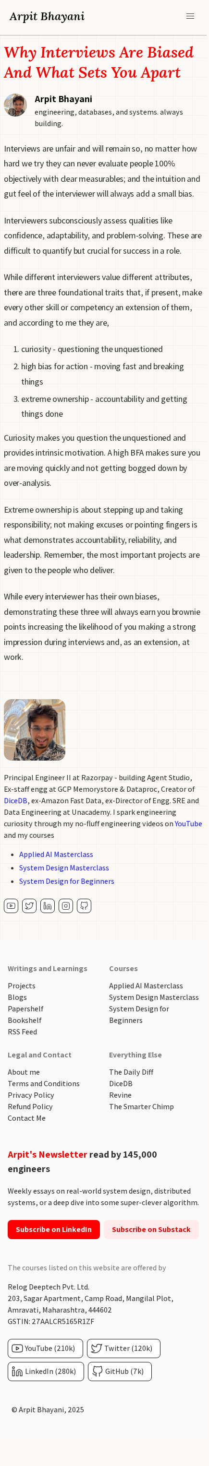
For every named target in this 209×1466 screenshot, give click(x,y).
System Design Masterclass (64, 868)
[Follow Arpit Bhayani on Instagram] (66, 906)
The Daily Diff (131, 1072)
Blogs (17, 997)
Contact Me (27, 1118)
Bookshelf (24, 1020)
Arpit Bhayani (47, 16)
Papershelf (25, 1009)
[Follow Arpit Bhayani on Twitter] (29, 906)
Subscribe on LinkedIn (54, 1229)
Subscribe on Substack (151, 1229)
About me (24, 1072)
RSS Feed (22, 1032)
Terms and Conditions (44, 1084)
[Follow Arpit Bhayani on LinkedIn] (47, 906)
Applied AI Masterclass (56, 854)
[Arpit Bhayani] (11, 906)
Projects (22, 986)
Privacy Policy (31, 1095)
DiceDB (15, 801)
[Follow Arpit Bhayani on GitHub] (84, 906)
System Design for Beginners (66, 881)
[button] (190, 16)
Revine (120, 1095)
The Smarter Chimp (141, 1107)
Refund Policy (30, 1107)
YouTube (188, 824)
